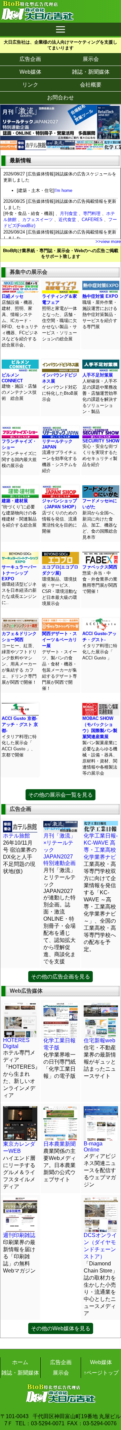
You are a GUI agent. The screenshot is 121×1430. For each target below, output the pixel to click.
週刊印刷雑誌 (19, 1235)
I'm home (63, 190)
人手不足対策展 (97, 375)
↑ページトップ (101, 1373)
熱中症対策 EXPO (100, 296)
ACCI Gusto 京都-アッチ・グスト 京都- (20, 724)
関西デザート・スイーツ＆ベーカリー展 (59, 639)
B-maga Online (93, 1147)
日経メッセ (13, 296)
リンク (30, 85)
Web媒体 (30, 72)
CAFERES (92, 219)
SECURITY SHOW (100, 440)
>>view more (108, 241)
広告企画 (30, 59)
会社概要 (91, 85)
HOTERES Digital (16, 1043)
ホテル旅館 (16, 836)
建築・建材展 (15, 500)
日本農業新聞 (59, 1144)
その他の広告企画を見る (60, 976)
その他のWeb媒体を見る (60, 1328)
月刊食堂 (68, 213)
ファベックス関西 (99, 566)
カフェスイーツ (37, 219)
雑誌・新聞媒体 (91, 72)
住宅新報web (99, 1040)
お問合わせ (60, 97)
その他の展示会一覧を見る (60, 795)
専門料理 (91, 213)
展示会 (91, 59)
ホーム (20, 1362)
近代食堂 (67, 219)
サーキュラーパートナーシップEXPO (19, 572)
